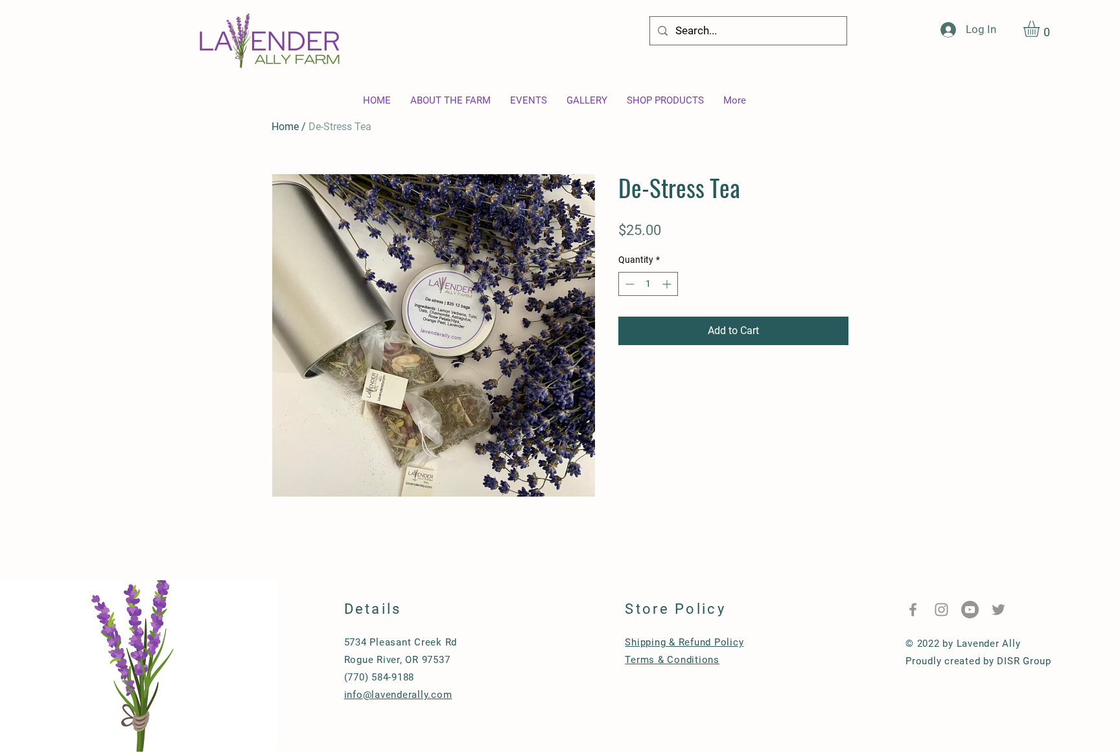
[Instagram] (941, 609)
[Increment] (668, 284)
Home (285, 126)
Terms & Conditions (672, 660)
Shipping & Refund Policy (684, 642)
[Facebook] (913, 609)
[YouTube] (970, 609)
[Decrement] (628, 284)
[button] (1040, 29)
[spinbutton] (648, 284)
